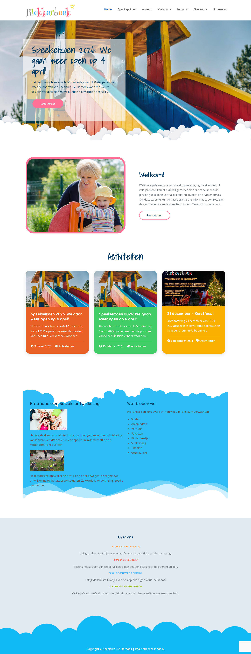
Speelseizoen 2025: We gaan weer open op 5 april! (125, 316)
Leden (181, 9)
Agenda (147, 9)
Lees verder (47, 103)
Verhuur (163, 9)
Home (108, 9)
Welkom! (151, 175)
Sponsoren (220, 9)
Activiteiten (66, 346)
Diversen (198, 9)
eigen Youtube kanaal (152, 580)
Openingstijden (126, 9)
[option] (125, 80)
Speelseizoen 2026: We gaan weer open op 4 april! (71, 60)
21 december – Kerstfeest (190, 313)
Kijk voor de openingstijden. (160, 567)
